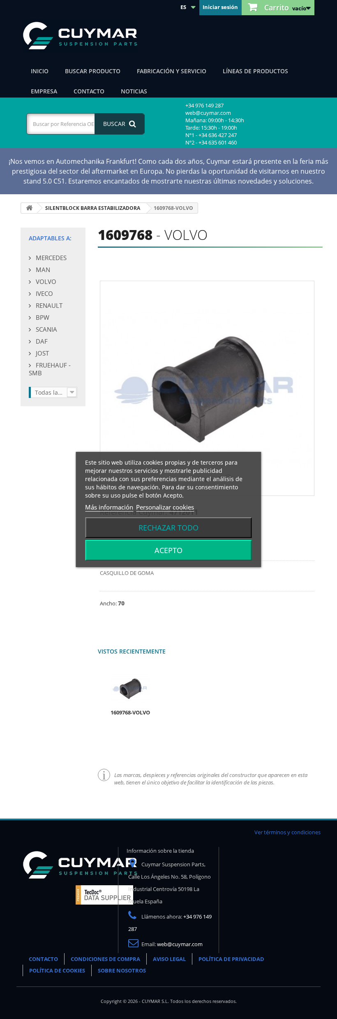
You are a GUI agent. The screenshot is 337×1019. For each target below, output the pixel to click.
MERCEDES (50, 258)
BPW (41, 317)
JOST (41, 353)
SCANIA (45, 329)
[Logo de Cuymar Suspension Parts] (80, 879)
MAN (42, 269)
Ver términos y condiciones (287, 832)
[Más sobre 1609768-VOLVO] (130, 688)
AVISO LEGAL (169, 959)
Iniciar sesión (220, 7)
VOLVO (45, 281)
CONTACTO (43, 959)
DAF (41, 341)
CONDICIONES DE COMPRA (105, 959)
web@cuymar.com (180, 944)
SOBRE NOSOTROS (122, 970)
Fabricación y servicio (171, 71)
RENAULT (48, 305)
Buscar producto (92, 71)
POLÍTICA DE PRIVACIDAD (231, 959)
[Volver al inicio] (29, 208)
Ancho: (109, 603)
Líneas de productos (255, 71)
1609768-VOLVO (130, 712)
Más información (109, 507)
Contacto (89, 91)
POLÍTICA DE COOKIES (57, 970)
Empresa (44, 91)
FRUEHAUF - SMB (50, 369)
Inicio (39, 71)
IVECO (43, 293)
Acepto (168, 550)
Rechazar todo (168, 528)
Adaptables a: (50, 238)
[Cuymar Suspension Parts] (84, 35)
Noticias (134, 91)
